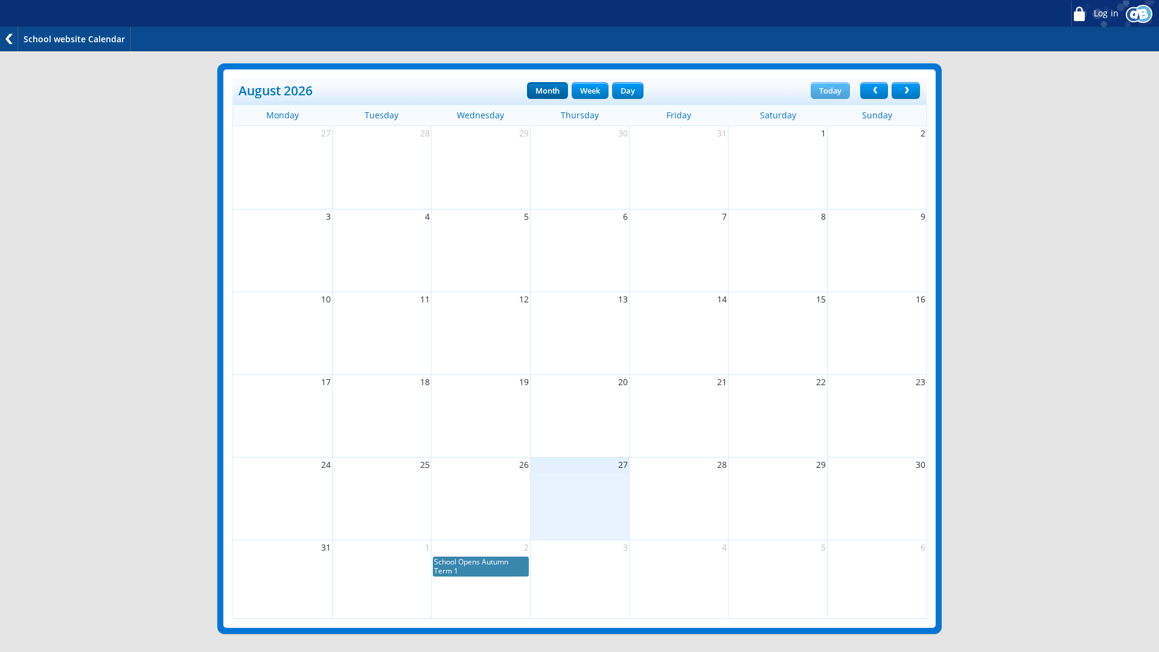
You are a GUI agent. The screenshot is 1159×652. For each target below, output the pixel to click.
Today (830, 90)
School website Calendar (74, 39)
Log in (1105, 13)
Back (9, 39)
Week (589, 90)
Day (628, 90)
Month (547, 90)
